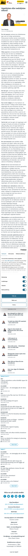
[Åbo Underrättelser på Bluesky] (8, 496)
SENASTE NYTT (5, 376)
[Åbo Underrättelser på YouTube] (16, 496)
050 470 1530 (8, 513)
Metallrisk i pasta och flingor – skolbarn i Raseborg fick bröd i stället (12, 421)
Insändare (4, 405)
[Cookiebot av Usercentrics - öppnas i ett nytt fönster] (20, 250)
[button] (20, 3)
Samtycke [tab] (4, 253)
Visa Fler (14, 444)
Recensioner (4, 412)
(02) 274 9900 (9, 504)
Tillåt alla (14, 296)
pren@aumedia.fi (18, 504)
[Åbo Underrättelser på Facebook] (4, 496)
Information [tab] (11, 253)
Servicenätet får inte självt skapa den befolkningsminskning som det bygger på (12, 408)
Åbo (2, 379)
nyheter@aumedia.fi (18, 513)
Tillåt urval (14, 300)
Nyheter (3, 425)
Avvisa (14, 304)
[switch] (24, 281)
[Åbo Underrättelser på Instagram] (12, 496)
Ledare (3, 466)
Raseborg (3, 399)
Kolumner (3, 386)
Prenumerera (20, 1)
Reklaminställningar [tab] (20, 253)
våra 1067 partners (9, 260)
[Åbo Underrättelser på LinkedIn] (19, 496)
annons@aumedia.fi (18, 509)
